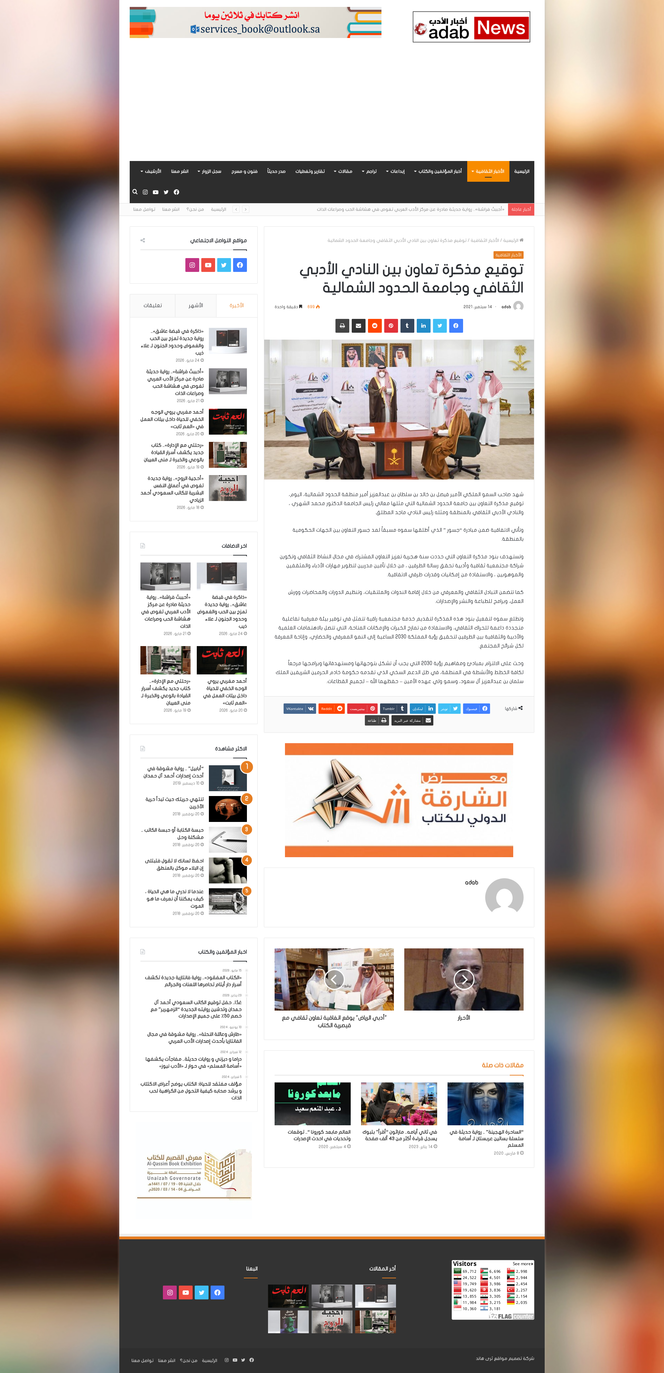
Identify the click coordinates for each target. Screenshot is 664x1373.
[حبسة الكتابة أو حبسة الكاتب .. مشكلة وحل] (228, 840)
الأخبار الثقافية (490, 171)
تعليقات (153, 305)
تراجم (371, 171)
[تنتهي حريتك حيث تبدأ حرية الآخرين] (228, 809)
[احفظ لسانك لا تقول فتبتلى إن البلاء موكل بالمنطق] (228, 870)
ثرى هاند (484, 1358)
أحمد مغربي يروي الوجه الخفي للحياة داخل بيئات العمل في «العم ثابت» (433, 209)
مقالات (345, 171)
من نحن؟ (195, 209)
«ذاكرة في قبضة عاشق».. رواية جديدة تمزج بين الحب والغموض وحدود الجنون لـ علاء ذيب (222, 612)
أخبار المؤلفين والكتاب (440, 171)
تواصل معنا (144, 209)
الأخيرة (237, 305)
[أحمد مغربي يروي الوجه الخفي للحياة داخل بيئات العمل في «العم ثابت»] (228, 422)
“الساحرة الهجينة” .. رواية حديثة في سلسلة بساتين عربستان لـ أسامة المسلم (487, 1138)
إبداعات (397, 171)
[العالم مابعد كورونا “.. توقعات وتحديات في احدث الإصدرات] (313, 1103)
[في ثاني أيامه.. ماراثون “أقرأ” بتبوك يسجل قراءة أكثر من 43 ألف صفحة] (399, 1103)
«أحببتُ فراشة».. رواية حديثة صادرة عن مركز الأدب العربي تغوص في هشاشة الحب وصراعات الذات (166, 612)
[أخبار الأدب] (470, 28)
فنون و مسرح (244, 171)
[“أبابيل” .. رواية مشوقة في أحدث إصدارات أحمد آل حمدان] (228, 778)
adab (506, 307)
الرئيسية (521, 171)
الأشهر (196, 305)
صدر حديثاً (276, 171)
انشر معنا (179, 171)
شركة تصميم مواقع (514, 1358)
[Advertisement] (332, 109)
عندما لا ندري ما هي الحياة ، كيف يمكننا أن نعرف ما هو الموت (174, 899)
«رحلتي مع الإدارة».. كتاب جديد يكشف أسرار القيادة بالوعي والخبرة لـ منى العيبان (174, 452)
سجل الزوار (211, 171)
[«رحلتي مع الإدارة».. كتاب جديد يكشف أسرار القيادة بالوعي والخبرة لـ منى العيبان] (228, 455)
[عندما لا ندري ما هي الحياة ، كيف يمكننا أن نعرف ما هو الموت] (228, 901)
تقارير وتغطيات (310, 171)
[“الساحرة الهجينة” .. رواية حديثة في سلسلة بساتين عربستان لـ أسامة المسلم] (486, 1103)
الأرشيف (153, 171)
